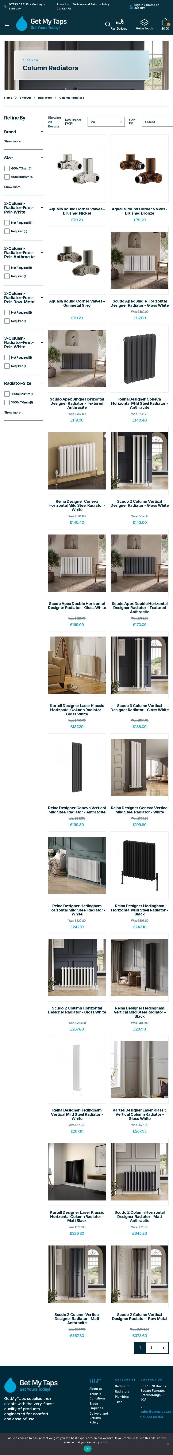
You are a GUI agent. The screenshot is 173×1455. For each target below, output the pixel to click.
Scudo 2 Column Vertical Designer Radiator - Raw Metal (139, 1316)
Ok (87, 1448)
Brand (10, 132)
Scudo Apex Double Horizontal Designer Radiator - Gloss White (77, 605)
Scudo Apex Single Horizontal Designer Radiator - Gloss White (140, 303)
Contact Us (64, 8)
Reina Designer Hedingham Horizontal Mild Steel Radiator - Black (139, 910)
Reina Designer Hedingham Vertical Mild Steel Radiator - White (77, 1114)
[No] (168, 1444)
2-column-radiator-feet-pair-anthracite (19, 252)
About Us (63, 4)
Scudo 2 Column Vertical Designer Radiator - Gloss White (140, 503)
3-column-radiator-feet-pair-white (19, 342)
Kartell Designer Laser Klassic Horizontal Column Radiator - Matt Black (77, 1216)
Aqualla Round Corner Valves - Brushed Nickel (77, 211)
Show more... (13, 141)
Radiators (45, 97)
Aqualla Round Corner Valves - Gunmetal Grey (77, 303)
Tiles (118, 1402)
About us (96, 1388)
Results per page (73, 121)
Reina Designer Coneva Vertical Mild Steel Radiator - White (140, 809)
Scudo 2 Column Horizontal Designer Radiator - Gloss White (77, 1010)
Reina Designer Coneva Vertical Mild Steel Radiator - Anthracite (77, 809)
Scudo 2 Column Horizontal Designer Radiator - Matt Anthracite (140, 1216)
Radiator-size (17, 383)
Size (8, 158)
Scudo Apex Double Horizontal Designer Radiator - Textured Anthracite (140, 607)
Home (8, 97)
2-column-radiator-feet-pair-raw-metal (19, 297)
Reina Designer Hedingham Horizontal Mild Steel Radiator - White (77, 910)
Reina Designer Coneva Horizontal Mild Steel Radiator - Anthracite (139, 403)
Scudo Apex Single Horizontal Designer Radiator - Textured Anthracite (77, 403)
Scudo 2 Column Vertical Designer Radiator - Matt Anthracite (77, 1318)
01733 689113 (153, 1417)
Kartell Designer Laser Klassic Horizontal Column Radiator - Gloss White (77, 709)
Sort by (132, 121)
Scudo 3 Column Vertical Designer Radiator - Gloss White (140, 707)
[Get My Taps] (41, 30)
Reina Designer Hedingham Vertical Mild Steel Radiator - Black (140, 1012)
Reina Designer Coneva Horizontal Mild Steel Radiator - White (77, 505)
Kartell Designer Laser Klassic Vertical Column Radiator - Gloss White (140, 1114)
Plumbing (122, 1396)
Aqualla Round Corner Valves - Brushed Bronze (140, 211)
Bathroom (122, 1386)
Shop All (25, 97)
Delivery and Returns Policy (91, 4)
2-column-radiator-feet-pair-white (19, 207)
